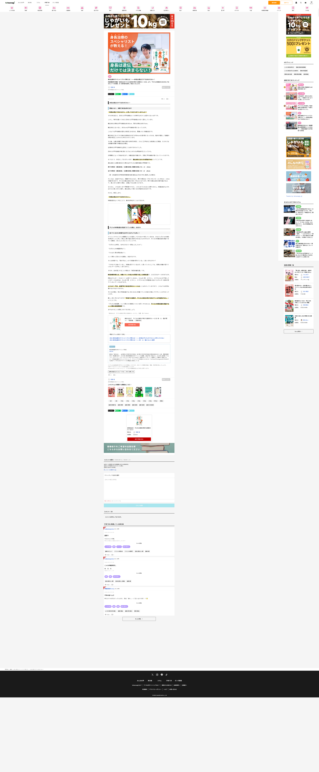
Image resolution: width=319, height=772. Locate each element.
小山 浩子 (306, 274)
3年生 (133, 401)
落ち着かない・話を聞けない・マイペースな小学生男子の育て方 (303, 287)
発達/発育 (301, 67)
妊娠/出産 (288, 74)
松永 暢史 (306, 291)
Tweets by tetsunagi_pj (294, 196)
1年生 (122, 401)
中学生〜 (156, 401)
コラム (38, 2)
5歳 (111, 401)
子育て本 (47, 2)
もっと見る (138, 619)
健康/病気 (298, 74)
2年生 (127, 401)
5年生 (144, 401)
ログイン (286, 2)
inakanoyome (109, 529)
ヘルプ (165, 689)
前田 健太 (306, 305)
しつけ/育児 (289, 67)
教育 (303, 70)
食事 (112, 405)
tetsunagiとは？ (137, 685)
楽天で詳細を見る (139, 439)
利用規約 (144, 689)
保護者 (161, 401)
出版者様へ (177, 685)
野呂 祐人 (306, 320)
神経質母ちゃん (109, 589)
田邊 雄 (113, 87)
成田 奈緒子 (306, 277)
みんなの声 (21, 2)
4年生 (138, 401)
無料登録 (274, 2)
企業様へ (184, 685)
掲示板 (30, 2)
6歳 (116, 401)
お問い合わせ (173, 689)
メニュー (311, 3)
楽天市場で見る (132, 324)
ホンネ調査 (56, 2)
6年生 (150, 401)
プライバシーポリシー (155, 689)
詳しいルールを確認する (109, 469)
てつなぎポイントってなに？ (152, 685)
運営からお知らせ (167, 685)
